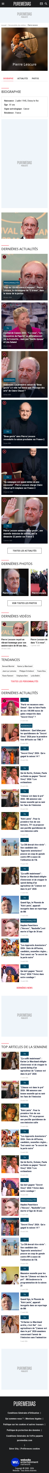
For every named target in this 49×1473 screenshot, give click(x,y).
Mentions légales (34, 1418)
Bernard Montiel (8, 666)
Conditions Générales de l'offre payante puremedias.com (24, 1438)
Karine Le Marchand (24, 666)
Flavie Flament (7, 676)
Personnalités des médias (17, 25)
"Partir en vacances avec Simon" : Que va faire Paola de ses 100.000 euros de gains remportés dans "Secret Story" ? (33, 710)
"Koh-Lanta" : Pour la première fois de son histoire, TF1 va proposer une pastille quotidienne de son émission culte (33, 825)
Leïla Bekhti (35, 676)
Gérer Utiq (14, 1448)
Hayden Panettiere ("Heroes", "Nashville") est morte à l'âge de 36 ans (32, 928)
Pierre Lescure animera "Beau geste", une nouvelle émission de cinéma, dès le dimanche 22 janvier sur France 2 (23, 533)
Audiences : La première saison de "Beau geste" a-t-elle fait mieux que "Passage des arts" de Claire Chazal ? (24, 387)
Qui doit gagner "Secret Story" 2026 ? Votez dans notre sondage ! (32, 974)
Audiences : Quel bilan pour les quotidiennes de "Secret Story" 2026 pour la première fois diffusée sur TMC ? (33, 735)
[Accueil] (22, 4)
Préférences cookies (30, 1448)
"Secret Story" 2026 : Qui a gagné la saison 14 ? (32, 755)
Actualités (22, 78)
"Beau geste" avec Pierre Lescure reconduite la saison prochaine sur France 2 (23, 438)
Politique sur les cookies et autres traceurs (23, 1424)
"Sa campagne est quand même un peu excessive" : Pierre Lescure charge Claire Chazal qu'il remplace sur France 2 (22, 485)
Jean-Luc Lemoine (9, 671)
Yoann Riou (41, 671)
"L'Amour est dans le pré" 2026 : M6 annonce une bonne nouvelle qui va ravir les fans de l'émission (32, 800)
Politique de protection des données (23, 1430)
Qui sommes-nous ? (14, 1418)
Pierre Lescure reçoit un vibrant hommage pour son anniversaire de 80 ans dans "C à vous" (14, 642)
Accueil (3, 25)
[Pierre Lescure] (15, 582)
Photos (35, 78)
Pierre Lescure (10, 593)
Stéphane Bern (22, 676)
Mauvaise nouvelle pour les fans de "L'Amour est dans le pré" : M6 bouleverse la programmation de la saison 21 (33, 1279)
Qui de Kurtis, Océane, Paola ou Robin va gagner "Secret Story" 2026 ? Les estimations (33, 778)
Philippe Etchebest (26, 671)
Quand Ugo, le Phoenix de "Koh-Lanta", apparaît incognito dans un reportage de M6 (33, 907)
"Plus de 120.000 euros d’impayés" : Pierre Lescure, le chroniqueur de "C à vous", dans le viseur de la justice (23, 290)
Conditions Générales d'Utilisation (23, 1413)
